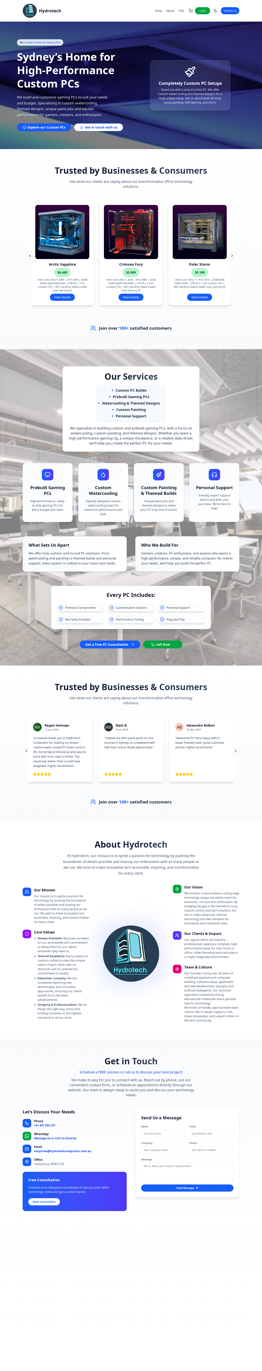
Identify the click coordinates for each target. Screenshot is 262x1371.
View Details (62, 297)
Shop (158, 11)
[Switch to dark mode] (215, 10)
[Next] (232, 256)
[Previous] (30, 256)
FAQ (181, 11)
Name (144, 1126)
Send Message (185, 1188)
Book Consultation (44, 1201)
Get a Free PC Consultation (106, 644)
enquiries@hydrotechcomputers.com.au (62, 1151)
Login (202, 10)
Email (192, 1126)
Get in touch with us (101, 127)
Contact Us (230, 10)
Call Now (163, 644)
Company (146, 1143)
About (170, 11)
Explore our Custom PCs (46, 127)
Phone (193, 1143)
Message (146, 1159)
